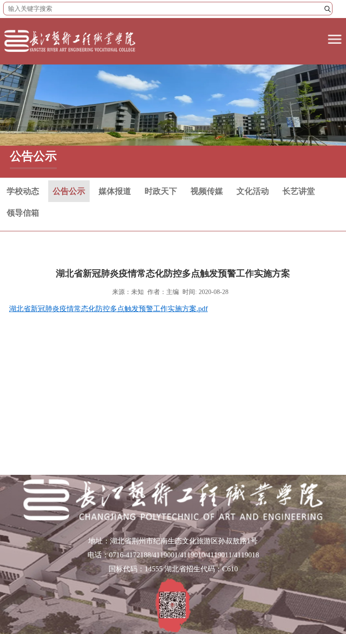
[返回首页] (70, 52)
